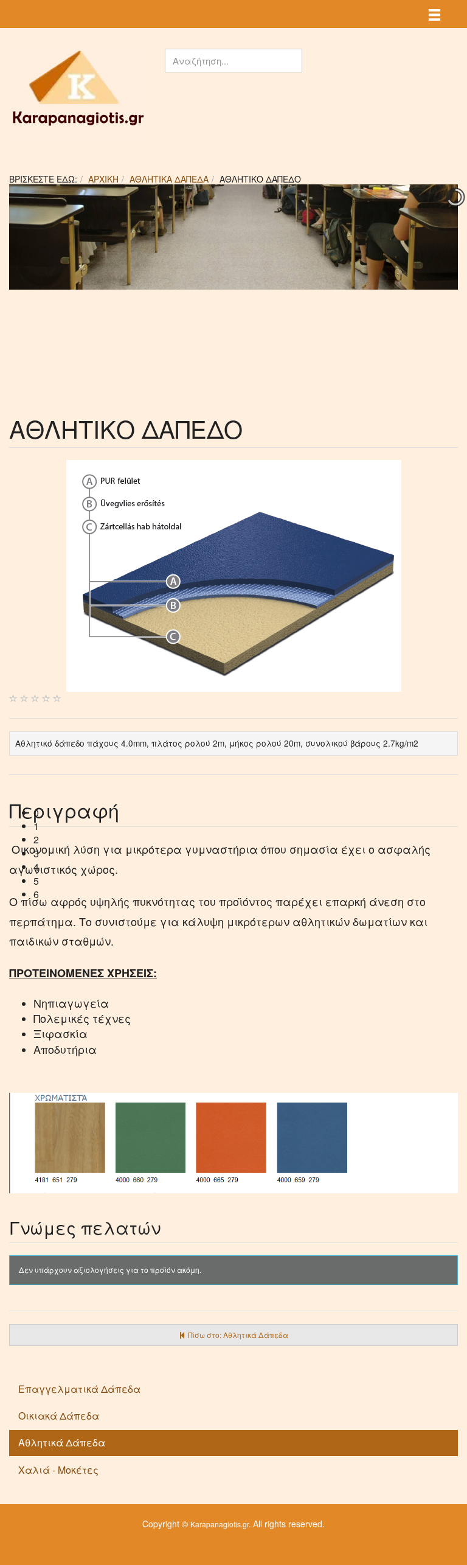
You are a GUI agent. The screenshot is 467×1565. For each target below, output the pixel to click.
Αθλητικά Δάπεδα (169, 179)
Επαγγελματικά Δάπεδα (79, 1389)
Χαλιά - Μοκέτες (58, 1470)
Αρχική (103, 179)
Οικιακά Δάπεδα (58, 1416)
